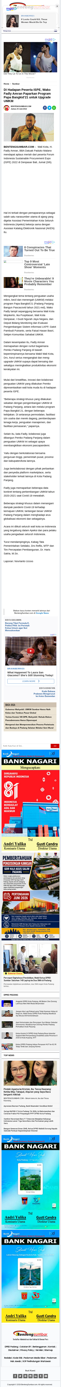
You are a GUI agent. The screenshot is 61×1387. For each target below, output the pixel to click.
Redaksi (8, 1357)
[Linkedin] (35, 1376)
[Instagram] (30, 1376)
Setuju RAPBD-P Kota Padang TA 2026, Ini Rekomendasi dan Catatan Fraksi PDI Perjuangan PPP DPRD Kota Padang (29, 1112)
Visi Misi (39, 1350)
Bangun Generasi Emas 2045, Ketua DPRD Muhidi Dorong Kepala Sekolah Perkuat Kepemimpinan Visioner (30, 1130)
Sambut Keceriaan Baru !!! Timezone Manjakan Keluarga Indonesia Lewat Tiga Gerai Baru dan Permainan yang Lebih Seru (28, 1121)
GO (55, 746)
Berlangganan (40, 1346)
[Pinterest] (25, 1376)
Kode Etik (17, 1357)
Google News (42, 613)
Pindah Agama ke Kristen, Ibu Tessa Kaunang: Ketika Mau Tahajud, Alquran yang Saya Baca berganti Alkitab (27, 1092)
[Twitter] (20, 1376)
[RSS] (46, 1376)
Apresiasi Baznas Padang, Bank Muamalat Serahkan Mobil (28, 1106)
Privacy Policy (27, 1350)
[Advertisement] (30, 186)
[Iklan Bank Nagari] (31, 1229)
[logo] (30, 1336)
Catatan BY (25, 1346)
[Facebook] (15, 1376)
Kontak (51, 1346)
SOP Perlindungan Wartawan (37, 1361)
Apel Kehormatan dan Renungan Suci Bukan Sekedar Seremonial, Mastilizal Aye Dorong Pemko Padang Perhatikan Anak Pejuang (36, 1024)
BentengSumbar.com (29, 1385)
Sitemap (48, 1350)
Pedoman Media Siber (34, 1357)
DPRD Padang (11, 1346)
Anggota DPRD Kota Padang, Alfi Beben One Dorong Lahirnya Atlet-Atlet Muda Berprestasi (36, 1002)
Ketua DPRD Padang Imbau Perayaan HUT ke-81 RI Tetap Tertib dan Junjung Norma (36, 1045)
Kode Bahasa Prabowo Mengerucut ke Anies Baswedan (44, 693)
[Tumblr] (41, 1376)
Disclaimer (13, 1350)
